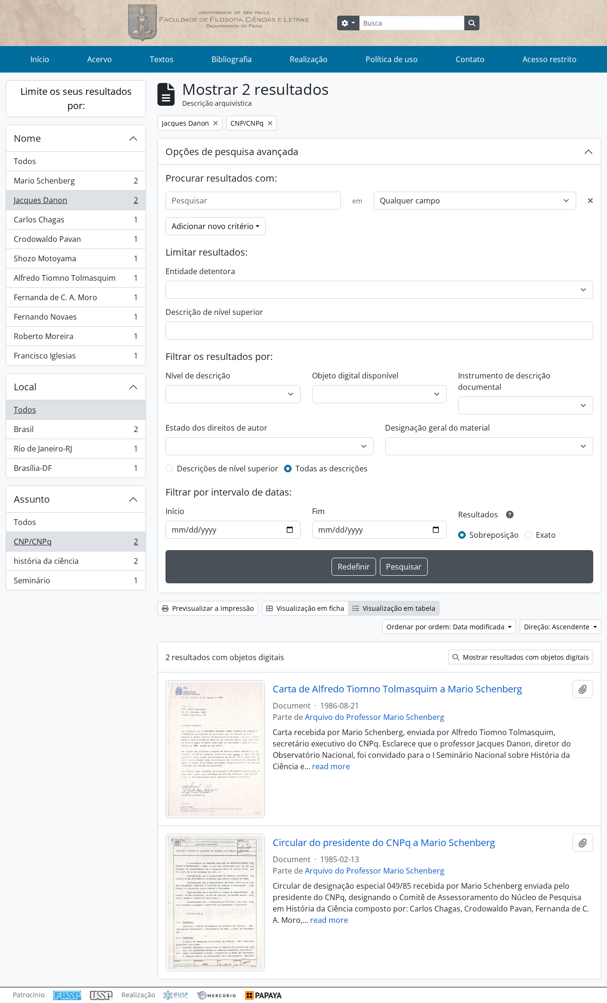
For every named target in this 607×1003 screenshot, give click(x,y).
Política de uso (392, 59)
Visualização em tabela (398, 608)
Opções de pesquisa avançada (232, 151)
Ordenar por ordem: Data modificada (446, 626)
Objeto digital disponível (355, 375)
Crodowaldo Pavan (75, 241)
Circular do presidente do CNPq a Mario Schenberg (384, 842)
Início (39, 59)
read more (331, 766)
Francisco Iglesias (75, 357)
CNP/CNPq (75, 544)
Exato (546, 535)
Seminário (75, 582)
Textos (162, 59)
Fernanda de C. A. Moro (75, 299)
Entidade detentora (200, 271)
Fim (318, 511)
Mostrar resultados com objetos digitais (525, 657)
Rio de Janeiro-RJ (75, 451)
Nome (27, 138)
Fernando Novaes (75, 319)
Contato (470, 59)
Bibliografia (232, 59)
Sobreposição (494, 535)
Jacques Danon (75, 202)
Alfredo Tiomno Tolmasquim (75, 280)
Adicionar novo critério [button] (213, 226)
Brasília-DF (75, 470)
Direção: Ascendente (557, 626)
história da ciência (75, 563)
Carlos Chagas (75, 222)
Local (25, 386)
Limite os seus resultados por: (76, 98)
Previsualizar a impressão (212, 608)
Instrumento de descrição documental (504, 381)
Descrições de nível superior (227, 468)
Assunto (32, 499)
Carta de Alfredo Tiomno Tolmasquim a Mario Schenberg (397, 689)
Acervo (99, 59)
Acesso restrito (550, 59)
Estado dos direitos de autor (216, 428)
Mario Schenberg (75, 183)
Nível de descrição (198, 375)
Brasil (75, 431)
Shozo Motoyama (75, 260)
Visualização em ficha (309, 608)
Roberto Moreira (75, 338)
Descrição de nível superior (214, 312)
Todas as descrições (331, 468)
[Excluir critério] (590, 200)
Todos (25, 161)
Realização (309, 59)
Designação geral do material (437, 428)
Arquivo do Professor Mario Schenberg (374, 717)
